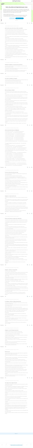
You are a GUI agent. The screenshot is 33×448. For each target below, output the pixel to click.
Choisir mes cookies (12, 18)
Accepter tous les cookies (19, 18)
